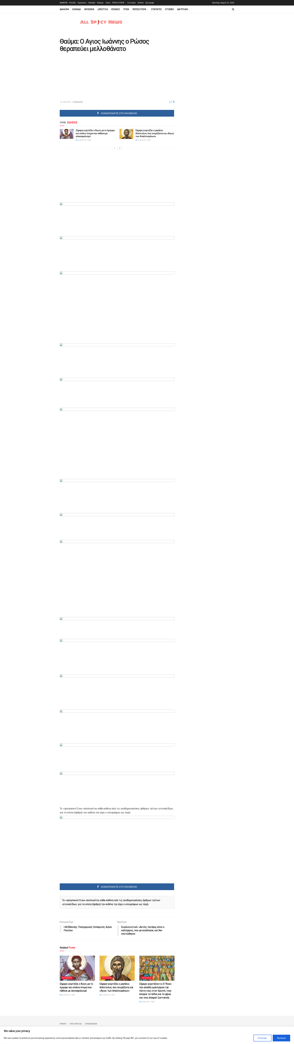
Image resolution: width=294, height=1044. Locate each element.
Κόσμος (100, 3)
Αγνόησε (281, 1038)
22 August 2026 (84, 140)
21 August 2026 (144, 140)
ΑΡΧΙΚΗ (63, 1024)
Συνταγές (131, 3)
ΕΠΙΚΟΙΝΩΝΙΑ (91, 1024)
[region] (147, 1035)
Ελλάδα (72, 3)
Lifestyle (91, 3)
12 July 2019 (65, 102)
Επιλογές (262, 1038)
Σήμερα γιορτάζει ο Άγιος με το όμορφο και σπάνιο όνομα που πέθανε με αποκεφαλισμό (95, 133)
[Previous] (114, 148)
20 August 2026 (148, 1002)
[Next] (120, 148)
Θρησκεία (82, 3)
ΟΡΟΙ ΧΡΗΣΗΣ (76, 1024)
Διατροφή (149, 3)
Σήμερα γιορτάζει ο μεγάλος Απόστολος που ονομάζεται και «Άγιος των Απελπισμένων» (155, 133)
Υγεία (108, 3)
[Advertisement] (85, 76)
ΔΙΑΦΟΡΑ (63, 3)
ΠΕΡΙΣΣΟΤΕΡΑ (118, 3)
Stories (141, 3)
